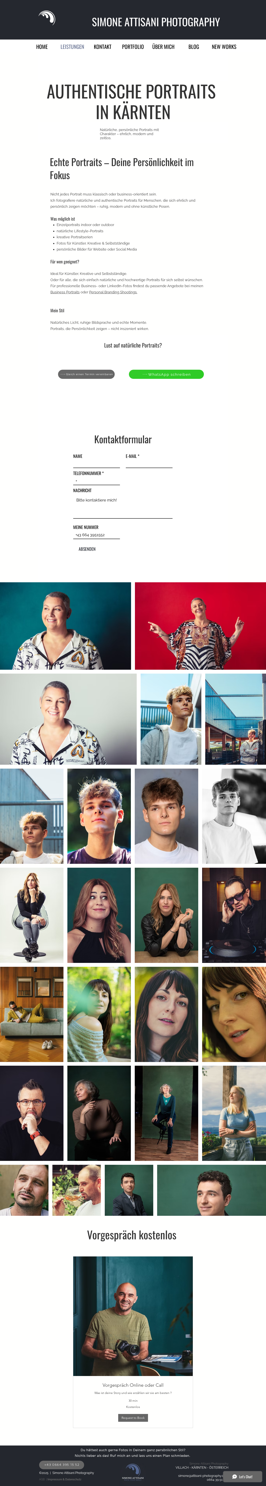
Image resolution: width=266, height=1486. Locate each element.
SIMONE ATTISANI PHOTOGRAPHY (157, 21)
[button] (133, 46)
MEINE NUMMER (85, 527)
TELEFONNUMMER (87, 473)
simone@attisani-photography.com (203, 1476)
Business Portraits (65, 292)
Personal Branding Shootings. (113, 292)
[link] (133, 1385)
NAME (77, 456)
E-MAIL (131, 456)
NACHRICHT (82, 490)
